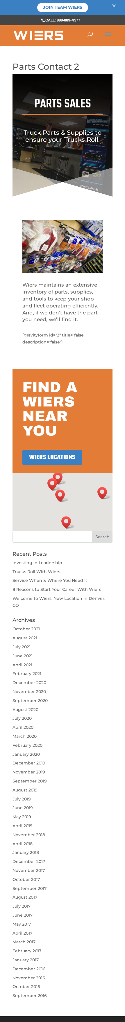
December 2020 (29, 682)
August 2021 (24, 637)
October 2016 (26, 986)
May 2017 (21, 924)
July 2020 (22, 718)
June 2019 (22, 807)
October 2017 (26, 879)
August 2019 (25, 790)
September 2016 (29, 995)
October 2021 (26, 628)
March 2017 (23, 941)
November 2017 (28, 870)
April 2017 (22, 933)
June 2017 (22, 915)
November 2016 (28, 977)
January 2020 (26, 754)
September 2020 (30, 700)
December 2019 (28, 763)
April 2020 (22, 727)
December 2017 (28, 861)
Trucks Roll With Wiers (36, 571)
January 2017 (25, 959)
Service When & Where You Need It (49, 580)
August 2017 (24, 897)
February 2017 (26, 950)
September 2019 (29, 781)
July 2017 (21, 906)
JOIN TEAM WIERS (62, 7)
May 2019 (21, 816)
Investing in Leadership (37, 562)
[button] (104, 493)
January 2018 (25, 852)
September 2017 (29, 888)
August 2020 (25, 709)
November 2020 (29, 691)
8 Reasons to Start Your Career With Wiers (56, 589)
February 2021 (26, 673)
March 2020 (24, 736)
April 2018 (22, 843)
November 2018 (28, 834)
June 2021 (22, 655)
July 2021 (21, 646)
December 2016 (28, 968)
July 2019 (21, 799)
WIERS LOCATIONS (52, 457)
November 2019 (28, 772)
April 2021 (22, 664)
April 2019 (22, 825)
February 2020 (27, 745)
